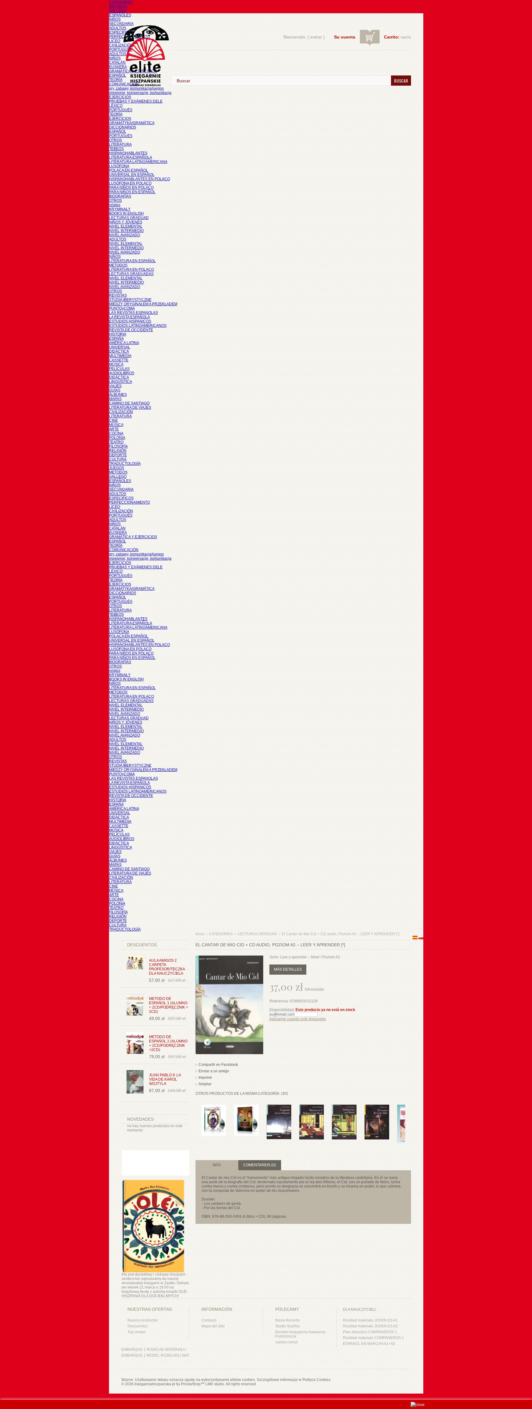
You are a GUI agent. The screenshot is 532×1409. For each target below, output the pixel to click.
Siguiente (406, 1116)
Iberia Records (287, 1320)
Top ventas (136, 1332)
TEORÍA (116, 80)
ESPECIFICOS (121, 32)
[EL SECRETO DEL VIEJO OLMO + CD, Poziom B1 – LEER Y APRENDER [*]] (377, 1108)
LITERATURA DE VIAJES (130, 407)
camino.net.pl (286, 1342)
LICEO (114, 41)
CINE (113, 420)
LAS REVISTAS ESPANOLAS (133, 313)
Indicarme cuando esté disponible (297, 1019)
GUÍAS (114, 390)
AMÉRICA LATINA (124, 343)
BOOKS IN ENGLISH (126, 213)
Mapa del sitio (213, 1326)
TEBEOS (116, 149)
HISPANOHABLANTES (128, 153)
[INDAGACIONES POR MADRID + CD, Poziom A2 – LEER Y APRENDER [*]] (344, 1108)
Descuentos (137, 1326)
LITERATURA (120, 144)
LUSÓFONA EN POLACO (130, 183)
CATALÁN (117, 62)
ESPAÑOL (117, 75)
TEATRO (116, 442)
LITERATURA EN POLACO (131, 269)
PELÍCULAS (119, 369)
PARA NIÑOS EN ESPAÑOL (132, 192)
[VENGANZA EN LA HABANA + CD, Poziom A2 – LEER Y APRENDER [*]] (279, 1108)
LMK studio (214, 1384)
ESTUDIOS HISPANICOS (130, 321)
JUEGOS (116, 468)
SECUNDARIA (121, 24)
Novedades (140, 1119)
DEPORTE (118, 455)
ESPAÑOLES (120, 15)
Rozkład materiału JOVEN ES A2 (370, 1326)
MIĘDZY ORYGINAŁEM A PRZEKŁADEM (143, 304)
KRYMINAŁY (120, 209)
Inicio (199, 934)
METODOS (118, 6)
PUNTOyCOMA (122, 308)
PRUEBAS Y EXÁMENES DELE (136, 101)
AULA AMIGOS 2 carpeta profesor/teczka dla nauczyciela (167, 967)
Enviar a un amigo (214, 1071)
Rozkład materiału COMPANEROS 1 (373, 1338)
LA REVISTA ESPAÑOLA (129, 317)
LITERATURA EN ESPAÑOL (132, 261)
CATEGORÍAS (121, 2)
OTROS (115, 140)
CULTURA (118, 459)
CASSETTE (118, 360)
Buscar (401, 80)
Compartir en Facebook (218, 1064)
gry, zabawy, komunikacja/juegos (136, 554)
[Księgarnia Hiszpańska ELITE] (143, 44)
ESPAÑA (116, 338)
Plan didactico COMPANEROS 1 (370, 1332)
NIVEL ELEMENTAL (126, 226)
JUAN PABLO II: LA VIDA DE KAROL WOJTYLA (165, 1079)
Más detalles (288, 969)
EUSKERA (118, 67)
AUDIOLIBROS (121, 373)
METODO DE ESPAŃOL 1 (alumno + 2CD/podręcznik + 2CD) (168, 1005)
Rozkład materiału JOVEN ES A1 (370, 1320)
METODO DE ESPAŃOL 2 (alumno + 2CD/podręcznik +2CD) (168, 1043)
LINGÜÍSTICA (120, 382)
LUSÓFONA (119, 166)
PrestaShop (191, 1384)
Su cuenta (344, 37)
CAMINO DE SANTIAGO (129, 403)
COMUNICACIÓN (124, 550)
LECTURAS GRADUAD (129, 218)
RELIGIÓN (118, 451)
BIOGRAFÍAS (120, 196)
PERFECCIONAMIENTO (129, 502)
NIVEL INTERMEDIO (126, 231)
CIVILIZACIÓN (121, 45)
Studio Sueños (287, 1326)
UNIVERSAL (119, 347)
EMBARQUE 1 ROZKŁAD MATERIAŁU (153, 1349)
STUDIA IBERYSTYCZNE (130, 300)
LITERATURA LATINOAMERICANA (138, 162)
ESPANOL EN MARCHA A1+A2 (369, 1344)
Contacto (208, 1320)
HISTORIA (117, 334)
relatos (114, 205)
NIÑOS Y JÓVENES (125, 222)
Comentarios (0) (259, 1165)
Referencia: (279, 1001)
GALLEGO (118, 11)
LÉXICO (116, 106)
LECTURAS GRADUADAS (131, 274)
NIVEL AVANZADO (124, 235)
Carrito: (392, 37)
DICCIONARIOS (122, 127)
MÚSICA (116, 364)
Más (217, 1165)
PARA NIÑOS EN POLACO (131, 187)
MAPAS (115, 399)
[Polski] (420, 938)
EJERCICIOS (120, 97)
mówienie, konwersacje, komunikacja (140, 93)
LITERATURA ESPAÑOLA (130, 157)
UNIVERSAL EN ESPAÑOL (132, 175)
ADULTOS (117, 28)
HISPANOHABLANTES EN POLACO (139, 179)
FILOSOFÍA (118, 446)
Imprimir (205, 1077)
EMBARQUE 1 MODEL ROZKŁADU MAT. (155, 1355)
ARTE (114, 429)
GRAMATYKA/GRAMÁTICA (132, 123)
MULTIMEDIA (120, 356)
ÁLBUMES (118, 394)
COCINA (116, 433)
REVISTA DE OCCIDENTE (131, 330)
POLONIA (117, 438)
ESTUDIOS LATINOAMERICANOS (138, 325)
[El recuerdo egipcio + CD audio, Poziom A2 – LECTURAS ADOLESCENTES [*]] (246, 1108)
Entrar (316, 37)
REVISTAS (118, 295)
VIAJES (115, 386)
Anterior (196, 1116)
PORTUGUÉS (120, 49)
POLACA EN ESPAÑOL (128, 170)
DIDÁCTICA (119, 351)
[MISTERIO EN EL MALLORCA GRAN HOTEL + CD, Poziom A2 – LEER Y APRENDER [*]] (311, 1108)
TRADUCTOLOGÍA (125, 463)
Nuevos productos (142, 1320)
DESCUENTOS (142, 944)
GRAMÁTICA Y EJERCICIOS (133, 537)
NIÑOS (115, 19)
